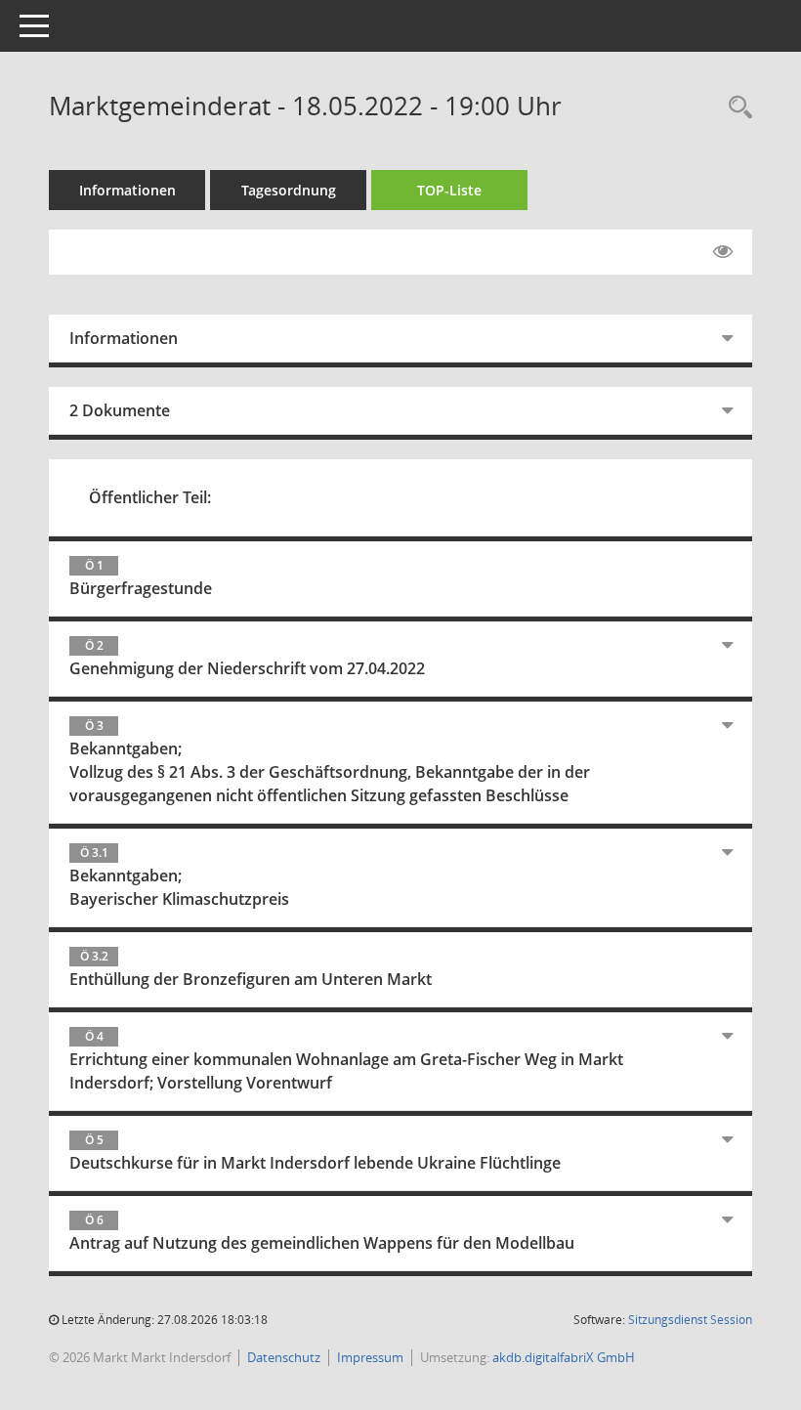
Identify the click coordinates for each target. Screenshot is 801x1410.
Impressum (370, 1357)
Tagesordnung (288, 190)
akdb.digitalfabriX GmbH (563, 1357)
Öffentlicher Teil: (150, 497)
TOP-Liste (449, 190)
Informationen (127, 190)
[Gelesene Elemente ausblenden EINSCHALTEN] (722, 252)
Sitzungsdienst (690, 1319)
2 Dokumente (119, 410)
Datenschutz (283, 1357)
